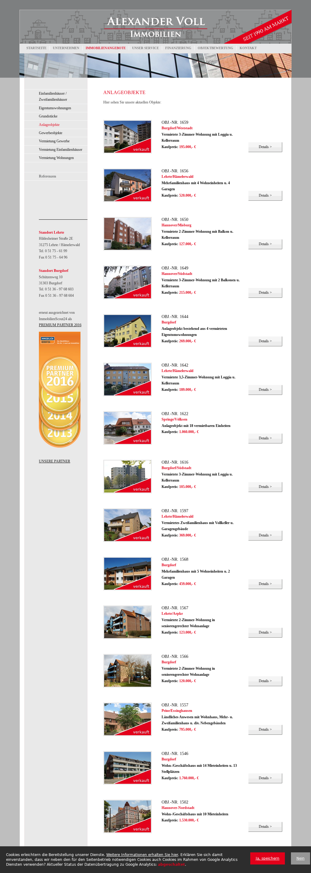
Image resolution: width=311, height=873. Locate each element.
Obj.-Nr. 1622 (175, 413)
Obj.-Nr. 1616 (175, 462)
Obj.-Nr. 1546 (175, 753)
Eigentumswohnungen (55, 108)
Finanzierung (178, 48)
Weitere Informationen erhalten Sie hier (142, 855)
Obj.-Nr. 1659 (175, 122)
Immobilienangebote (106, 48)
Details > (265, 147)
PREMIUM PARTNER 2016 (60, 325)
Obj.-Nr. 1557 (175, 704)
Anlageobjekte (49, 125)
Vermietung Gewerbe (54, 141)
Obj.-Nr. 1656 (175, 170)
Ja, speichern (267, 858)
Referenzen (47, 176)
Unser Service (145, 48)
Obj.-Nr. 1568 (175, 559)
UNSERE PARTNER (54, 461)
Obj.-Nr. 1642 (175, 365)
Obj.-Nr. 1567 (175, 607)
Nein (300, 858)
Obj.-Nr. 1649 (175, 268)
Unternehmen (66, 48)
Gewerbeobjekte (50, 133)
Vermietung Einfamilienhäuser (60, 149)
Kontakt (248, 48)
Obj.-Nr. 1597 (175, 510)
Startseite (36, 48)
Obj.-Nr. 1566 (175, 656)
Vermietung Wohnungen (56, 158)
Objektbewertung (215, 48)
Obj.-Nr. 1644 (175, 316)
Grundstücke (48, 116)
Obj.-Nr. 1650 (175, 219)
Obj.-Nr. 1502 (175, 802)
